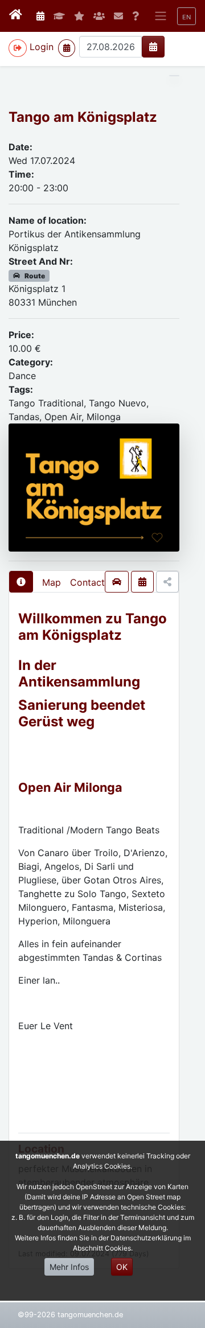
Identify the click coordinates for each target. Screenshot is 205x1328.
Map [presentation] (51, 582)
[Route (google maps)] (117, 582)
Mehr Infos (69, 1267)
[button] (186, 16)
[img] (153, 46)
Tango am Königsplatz (83, 117)
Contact (87, 582)
